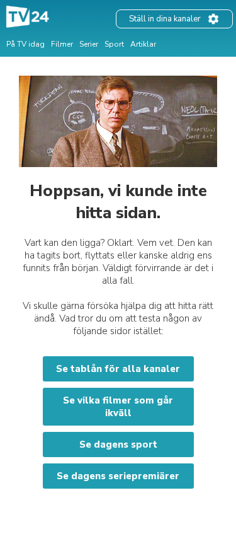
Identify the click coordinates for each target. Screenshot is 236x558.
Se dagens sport (118, 444)
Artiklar (143, 44)
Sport (114, 44)
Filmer (62, 44)
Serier (88, 44)
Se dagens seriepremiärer (118, 476)
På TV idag (25, 44)
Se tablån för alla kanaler (118, 369)
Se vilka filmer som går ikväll (118, 406)
